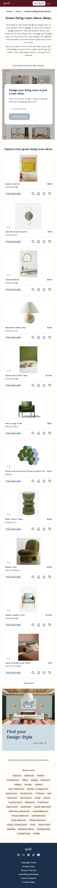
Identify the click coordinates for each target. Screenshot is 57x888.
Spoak (28, 28)
